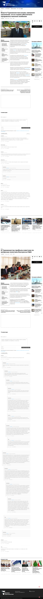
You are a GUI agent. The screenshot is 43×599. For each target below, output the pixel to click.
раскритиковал (27, 68)
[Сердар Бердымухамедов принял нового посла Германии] (33, 64)
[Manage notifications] (39, 597)
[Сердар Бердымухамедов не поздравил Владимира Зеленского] (33, 60)
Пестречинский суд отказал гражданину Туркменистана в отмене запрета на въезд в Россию (38, 55)
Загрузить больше (36, 79)
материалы (16, 79)
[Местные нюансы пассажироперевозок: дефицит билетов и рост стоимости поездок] (33, 69)
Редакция (2, 18)
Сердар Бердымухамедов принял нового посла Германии (5, 54)
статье (26, 44)
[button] (41, 9)
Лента (35, 57)
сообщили (17, 72)
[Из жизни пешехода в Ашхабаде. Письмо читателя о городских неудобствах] (33, 74)
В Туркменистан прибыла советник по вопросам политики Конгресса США (7, 90)
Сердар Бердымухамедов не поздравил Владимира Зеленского (5, 49)
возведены (26, 55)
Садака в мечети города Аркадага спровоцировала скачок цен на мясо (5, 44)
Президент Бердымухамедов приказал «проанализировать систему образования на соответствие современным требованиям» (23, 91)
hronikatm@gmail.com (21, 592)
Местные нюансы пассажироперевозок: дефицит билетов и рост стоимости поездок (5, 60)
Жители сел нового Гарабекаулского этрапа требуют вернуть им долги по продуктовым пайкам (37, 227)
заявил (15, 49)
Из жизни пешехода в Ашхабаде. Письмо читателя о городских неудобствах (38, 74)
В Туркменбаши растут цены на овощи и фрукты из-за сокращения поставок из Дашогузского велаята (5, 227)
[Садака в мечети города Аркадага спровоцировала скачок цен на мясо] (37, 45)
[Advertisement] (16, 101)
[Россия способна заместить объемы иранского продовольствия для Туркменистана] (27, 221)
